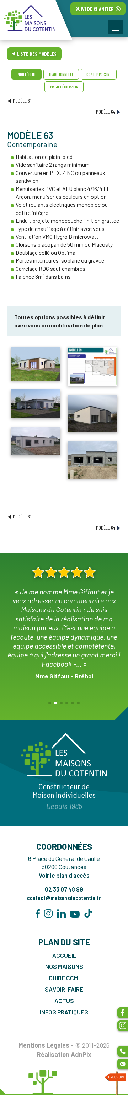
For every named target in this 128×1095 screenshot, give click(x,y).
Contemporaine (98, 74)
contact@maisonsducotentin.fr (64, 897)
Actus (64, 1000)
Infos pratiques (64, 1012)
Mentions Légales (43, 1045)
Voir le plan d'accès (64, 875)
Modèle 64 (105, 112)
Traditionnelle (61, 74)
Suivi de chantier (94, 9)
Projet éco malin (64, 86)
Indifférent (26, 74)
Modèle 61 (22, 101)
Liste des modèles (37, 54)
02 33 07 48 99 (64, 889)
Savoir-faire (64, 989)
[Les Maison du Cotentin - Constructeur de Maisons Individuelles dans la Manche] (36, 20)
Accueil (64, 955)
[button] (115, 27)
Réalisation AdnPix (64, 1054)
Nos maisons (64, 966)
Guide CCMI (64, 977)
